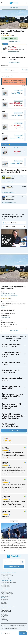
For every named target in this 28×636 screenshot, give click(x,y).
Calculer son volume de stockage (7, 575)
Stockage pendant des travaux (6, 594)
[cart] (26, 3)
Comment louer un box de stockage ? (11, 363)
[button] (25, 92)
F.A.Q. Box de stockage (5, 578)
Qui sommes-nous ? (4, 599)
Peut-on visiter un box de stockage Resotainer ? (10, 371)
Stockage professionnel (5, 596)
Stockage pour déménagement (6, 592)
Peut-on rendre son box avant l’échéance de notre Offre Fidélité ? (12, 396)
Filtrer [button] (23, 633)
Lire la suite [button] (5, 474)
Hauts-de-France (4, 614)
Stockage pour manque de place (7, 593)
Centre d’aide (3, 602)
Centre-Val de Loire (4, 615)
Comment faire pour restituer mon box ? (12, 379)
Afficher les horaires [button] (5, 317)
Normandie (3, 618)
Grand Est (3, 622)
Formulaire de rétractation (17, 626)
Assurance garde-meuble (5, 576)
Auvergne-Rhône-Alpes (5, 620)
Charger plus (14, 521)
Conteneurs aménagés (5, 585)
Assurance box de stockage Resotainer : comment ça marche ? (11, 354)
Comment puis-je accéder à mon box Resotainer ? (11, 345)
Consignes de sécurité (12, 625)
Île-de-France (3, 608)
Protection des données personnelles (11, 628)
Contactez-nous (4, 600)
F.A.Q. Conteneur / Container (6, 586)
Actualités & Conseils (4, 591)
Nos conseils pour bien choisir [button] (14, 62)
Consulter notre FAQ (14, 431)
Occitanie (2, 612)
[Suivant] (26, 19)
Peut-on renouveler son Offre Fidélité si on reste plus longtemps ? (12, 406)
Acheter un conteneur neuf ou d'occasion (8, 582)
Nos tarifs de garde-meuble (6, 574)
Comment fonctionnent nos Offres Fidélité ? (11, 387)
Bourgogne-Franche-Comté (6, 611)
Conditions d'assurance (21, 625)
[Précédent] (3, 238)
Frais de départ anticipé (6, 626)
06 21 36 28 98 (14, 8)
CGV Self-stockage (4, 625)
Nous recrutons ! (4, 603)
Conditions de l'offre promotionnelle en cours (10, 425)
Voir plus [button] (3, 307)
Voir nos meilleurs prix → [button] (13, 51)
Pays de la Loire (4, 619)
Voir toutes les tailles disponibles (7, 181)
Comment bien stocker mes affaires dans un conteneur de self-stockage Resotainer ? (12, 416)
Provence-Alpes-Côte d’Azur (6, 610)
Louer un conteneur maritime (6, 583)
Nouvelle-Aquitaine (4, 616)
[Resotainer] (14, 3)
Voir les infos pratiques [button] (13, 41)
